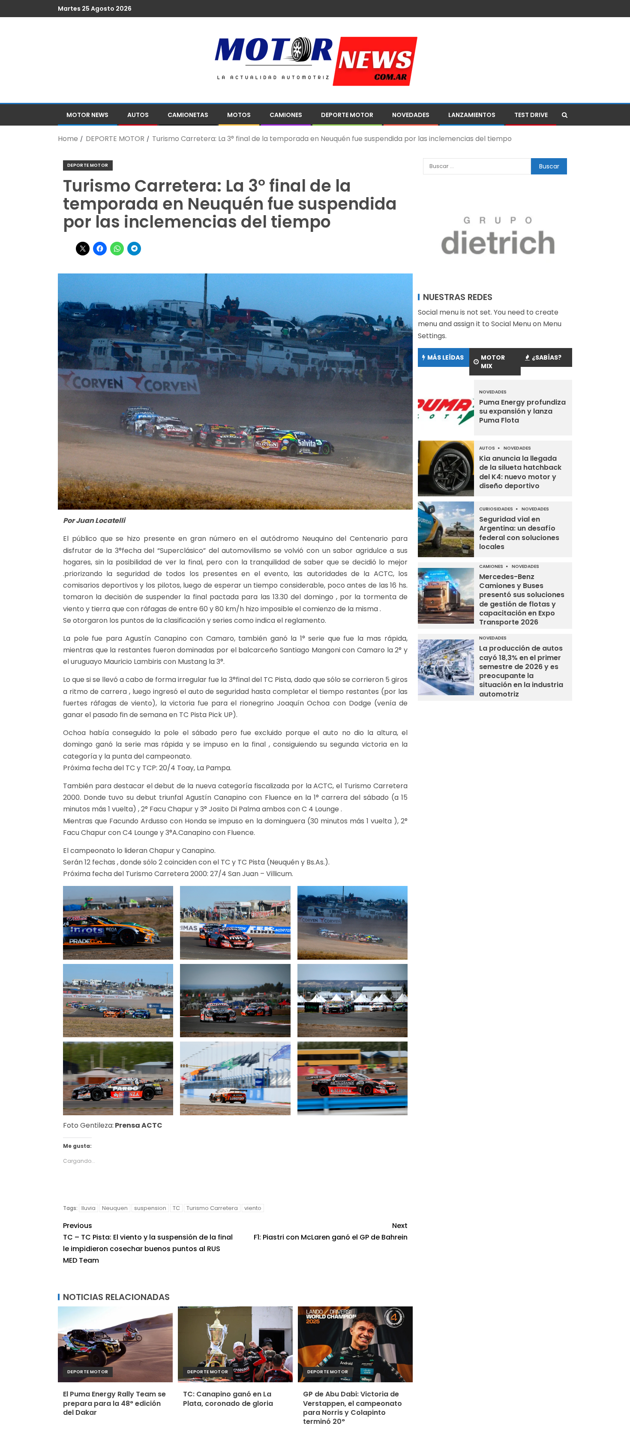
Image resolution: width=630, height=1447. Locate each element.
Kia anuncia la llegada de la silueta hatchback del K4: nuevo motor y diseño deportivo (520, 472)
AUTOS (138, 115)
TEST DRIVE (531, 115)
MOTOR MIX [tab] (493, 361)
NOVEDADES (410, 115)
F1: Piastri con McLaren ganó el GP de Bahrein (331, 1231)
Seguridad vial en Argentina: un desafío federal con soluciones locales (519, 533)
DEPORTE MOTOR (347, 115)
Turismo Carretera (212, 1208)
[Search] (564, 115)
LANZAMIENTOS (471, 115)
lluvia (88, 1208)
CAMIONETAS (188, 115)
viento (252, 1208)
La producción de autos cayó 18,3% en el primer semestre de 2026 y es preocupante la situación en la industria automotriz (521, 671)
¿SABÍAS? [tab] (546, 357)
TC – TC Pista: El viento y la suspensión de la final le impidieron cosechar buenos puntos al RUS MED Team (148, 1243)
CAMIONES (286, 115)
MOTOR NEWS (87, 115)
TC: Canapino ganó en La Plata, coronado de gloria (228, 1398)
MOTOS (239, 115)
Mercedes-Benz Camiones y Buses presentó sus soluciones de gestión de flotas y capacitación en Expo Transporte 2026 (521, 599)
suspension (150, 1208)
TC (176, 1208)
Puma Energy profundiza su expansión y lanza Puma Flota (522, 411)
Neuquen (115, 1208)
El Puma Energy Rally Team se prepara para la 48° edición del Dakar (114, 1403)
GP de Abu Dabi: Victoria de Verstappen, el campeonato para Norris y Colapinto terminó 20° (352, 1407)
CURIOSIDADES (496, 509)
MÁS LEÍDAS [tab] (445, 357)
